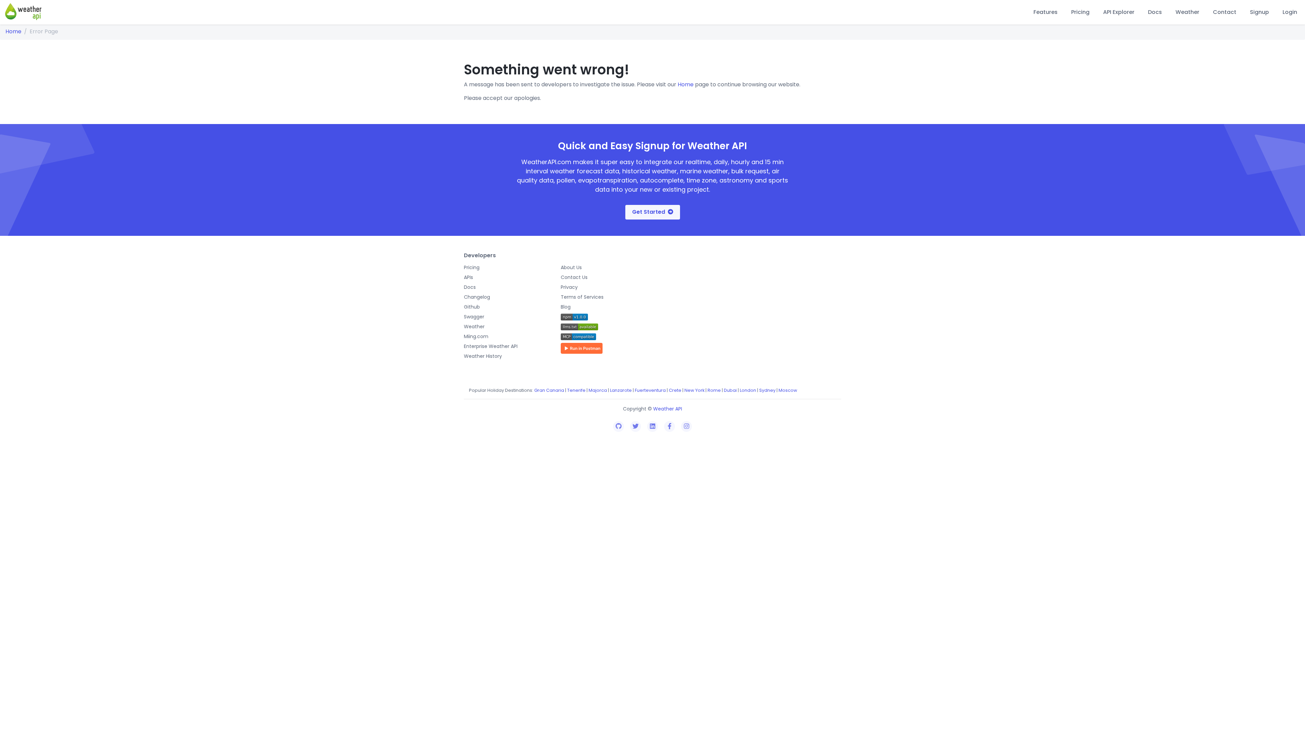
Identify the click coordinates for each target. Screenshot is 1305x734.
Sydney (767, 390)
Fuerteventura (650, 390)
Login (1290, 12)
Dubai (730, 390)
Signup (1259, 12)
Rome (714, 390)
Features (1045, 12)
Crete (675, 390)
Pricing (1080, 12)
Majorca (598, 390)
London (748, 390)
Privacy (569, 287)
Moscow (788, 390)
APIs (468, 277)
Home (13, 31)
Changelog (477, 297)
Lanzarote (621, 390)
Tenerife (576, 390)
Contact (1224, 12)
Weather (1187, 12)
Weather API (667, 408)
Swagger (474, 316)
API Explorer (1118, 12)
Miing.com (476, 336)
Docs (1155, 12)
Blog (566, 306)
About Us (571, 267)
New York (694, 390)
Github (472, 306)
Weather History (483, 356)
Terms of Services (582, 297)
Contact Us (574, 277)
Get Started (648, 212)
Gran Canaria (549, 390)
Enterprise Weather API (491, 346)
